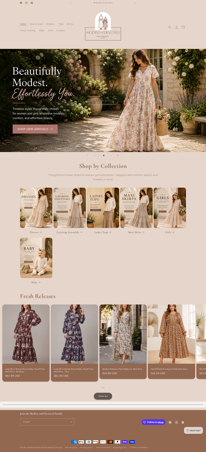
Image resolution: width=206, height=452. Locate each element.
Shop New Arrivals (103, 100)
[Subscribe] (71, 422)
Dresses (34, 232)
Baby (34, 282)
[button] (170, 27)
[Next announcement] (135, 3)
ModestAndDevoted (35, 447)
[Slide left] (96, 388)
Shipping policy (120, 447)
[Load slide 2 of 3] (99, 155)
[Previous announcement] (71, 3)
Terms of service (103, 447)
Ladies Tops (101, 232)
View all (103, 396)
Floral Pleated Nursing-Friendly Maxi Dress (169, 369)
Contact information (139, 447)
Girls (168, 232)
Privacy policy (87, 447)
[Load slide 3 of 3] (103, 155)
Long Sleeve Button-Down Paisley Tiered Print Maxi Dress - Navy (73, 370)
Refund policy (71, 447)
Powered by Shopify (53, 447)
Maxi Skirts (134, 232)
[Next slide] (111, 155)
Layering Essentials (68, 232)
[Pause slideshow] (118, 155)
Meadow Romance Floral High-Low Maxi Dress (122, 369)
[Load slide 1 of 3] (94, 155)
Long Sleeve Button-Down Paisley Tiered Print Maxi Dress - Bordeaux (25, 370)
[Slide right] (109, 388)
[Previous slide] (87, 155)
